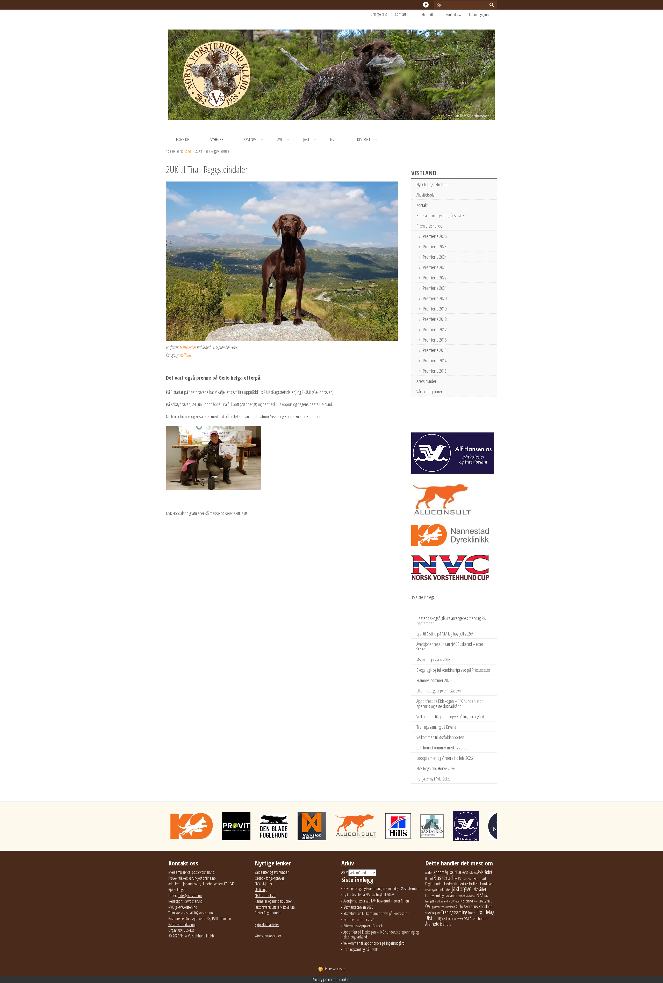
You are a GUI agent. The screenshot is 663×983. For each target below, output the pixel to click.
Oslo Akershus (467, 906)
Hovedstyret (431, 890)
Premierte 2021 (434, 288)
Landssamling (434, 896)
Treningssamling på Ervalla (436, 727)
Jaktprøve (462, 888)
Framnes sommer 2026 (433, 680)
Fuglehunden (434, 884)
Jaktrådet (479, 889)
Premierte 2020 (434, 298)
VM (466, 918)
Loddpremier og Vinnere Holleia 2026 (444, 758)
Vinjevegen (458, 919)
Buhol (429, 878)
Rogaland (486, 906)
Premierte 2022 (434, 277)
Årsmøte (432, 923)
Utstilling (260, 889)
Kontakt (422, 205)
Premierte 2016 (434, 340)
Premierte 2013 (434, 371)
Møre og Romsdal (465, 896)
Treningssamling (454, 912)
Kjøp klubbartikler (267, 924)
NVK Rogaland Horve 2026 (435, 768)
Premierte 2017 (434, 329)
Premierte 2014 (434, 360)
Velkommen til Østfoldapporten (440, 737)
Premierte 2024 (434, 257)
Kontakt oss (453, 14)
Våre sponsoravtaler (268, 936)
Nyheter (217, 139)
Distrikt (363, 139)
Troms (471, 912)
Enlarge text (379, 14)
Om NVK (250, 139)
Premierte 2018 (434, 319)
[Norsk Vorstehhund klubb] (331, 76)
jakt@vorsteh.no (186, 907)
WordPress (335, 969)
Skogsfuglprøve (433, 913)
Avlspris (473, 873)
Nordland (466, 901)
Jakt (306, 139)
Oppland (450, 907)
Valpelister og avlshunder (272, 872)
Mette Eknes (187, 347)
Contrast (400, 14)
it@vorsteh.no (193, 901)
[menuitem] (433, 14)
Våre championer (429, 391)
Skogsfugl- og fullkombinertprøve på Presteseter (453, 670)
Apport (439, 872)
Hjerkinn (463, 883)
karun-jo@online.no (202, 878)
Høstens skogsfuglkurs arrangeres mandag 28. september (451, 620)
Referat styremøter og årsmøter (440, 215)
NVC (333, 139)
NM (480, 895)
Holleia (474, 883)
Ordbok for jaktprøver (269, 878)
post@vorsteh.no (203, 872)
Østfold (445, 923)
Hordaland (487, 884)
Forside (182, 139)
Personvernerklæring (182, 924)
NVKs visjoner (263, 884)
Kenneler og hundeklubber (273, 901)
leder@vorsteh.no (190, 895)
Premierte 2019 (434, 309)
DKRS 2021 (467, 879)
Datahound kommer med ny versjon (443, 748)
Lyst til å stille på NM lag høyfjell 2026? (444, 634)
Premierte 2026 (434, 236)
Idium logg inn (479, 14)
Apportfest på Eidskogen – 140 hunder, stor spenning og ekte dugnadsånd (449, 703)
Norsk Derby (480, 901)
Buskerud (443, 877)
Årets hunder (426, 381)
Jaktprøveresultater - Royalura (275, 907)
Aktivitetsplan (426, 195)
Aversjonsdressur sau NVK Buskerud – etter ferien (449, 646)
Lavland (450, 896)
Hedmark (450, 884)
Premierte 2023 (434, 267)
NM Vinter (454, 901)
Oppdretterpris (438, 907)
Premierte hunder (430, 226)
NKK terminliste (265, 895)
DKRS (457, 878)
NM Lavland (441, 901)
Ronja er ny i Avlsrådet (433, 779)
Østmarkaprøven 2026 (433, 659)
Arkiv (344, 872)
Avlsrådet (484, 872)
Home (188, 151)
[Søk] (491, 4)
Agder (429, 872)
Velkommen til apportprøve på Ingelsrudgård (450, 716)
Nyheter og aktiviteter (432, 184)
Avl (280, 139)
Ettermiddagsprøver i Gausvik (438, 691)
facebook (426, 5)
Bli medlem (429, 14)
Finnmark (480, 878)
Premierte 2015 (434, 350)
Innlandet (444, 890)
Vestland (185, 355)
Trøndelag (485, 912)
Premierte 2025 (434, 246)
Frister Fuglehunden (268, 913)
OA (427, 906)
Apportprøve (456, 872)
